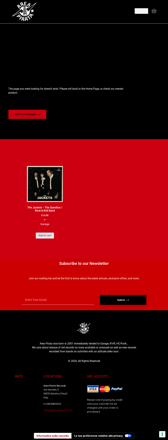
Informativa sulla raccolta (53, 435)
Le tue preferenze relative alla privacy (98, 435)
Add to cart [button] (44, 235)
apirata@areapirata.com (58, 410)
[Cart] (154, 11)
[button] (84, 9)
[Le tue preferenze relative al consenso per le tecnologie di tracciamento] (162, 434)
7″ (45, 220)
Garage (44, 224)
